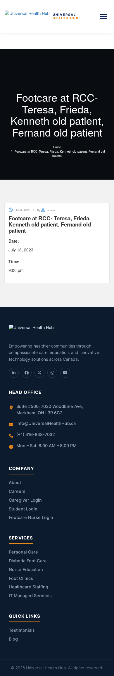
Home (57, 147)
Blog (13, 639)
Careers (17, 491)
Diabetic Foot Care (28, 560)
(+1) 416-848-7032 (35, 434)
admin (51, 210)
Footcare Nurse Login (31, 517)
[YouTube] (65, 373)
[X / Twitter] (39, 373)
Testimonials (22, 630)
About (15, 482)
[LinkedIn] (14, 373)
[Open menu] (103, 16)
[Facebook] (27, 373)
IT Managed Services (30, 595)
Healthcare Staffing (28, 587)
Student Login (23, 509)
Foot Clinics (21, 578)
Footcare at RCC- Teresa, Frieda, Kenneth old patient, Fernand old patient (60, 153)
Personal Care (23, 552)
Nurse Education (26, 569)
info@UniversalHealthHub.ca (46, 423)
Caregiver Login (25, 500)
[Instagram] (52, 373)
